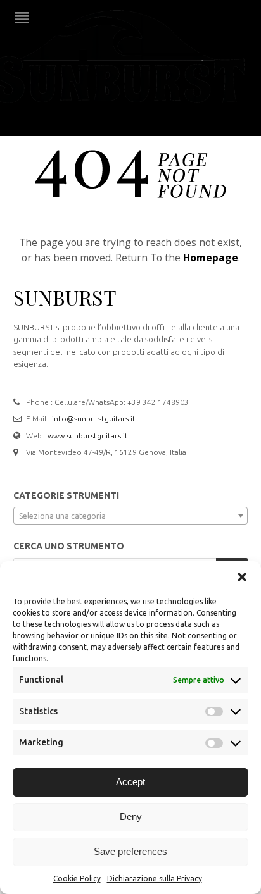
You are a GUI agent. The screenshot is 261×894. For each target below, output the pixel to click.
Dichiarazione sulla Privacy (154, 878)
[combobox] (130, 516)
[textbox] (130, 516)
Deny (131, 816)
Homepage (210, 257)
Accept (130, 781)
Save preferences (130, 851)
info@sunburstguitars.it (94, 418)
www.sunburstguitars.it (88, 435)
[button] (242, 577)
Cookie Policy (77, 878)
